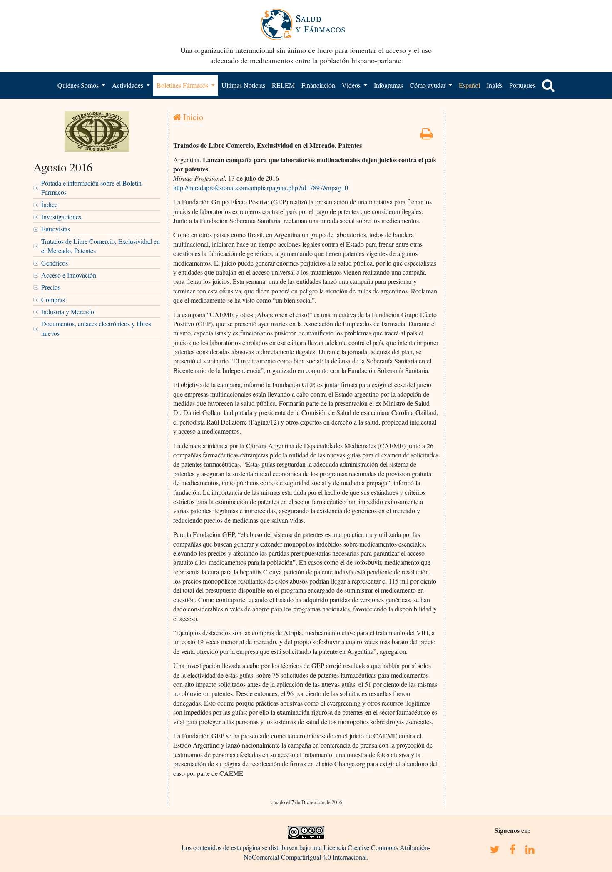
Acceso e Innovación (68, 275)
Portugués (522, 85)
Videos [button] (352, 85)
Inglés (495, 85)
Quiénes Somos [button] (78, 85)
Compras (53, 299)
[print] (426, 136)
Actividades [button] (128, 85)
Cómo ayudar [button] (428, 85)
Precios (50, 287)
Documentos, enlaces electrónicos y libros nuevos (96, 328)
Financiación (318, 85)
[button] (548, 85)
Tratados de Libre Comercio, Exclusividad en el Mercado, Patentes (100, 246)
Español (469, 85)
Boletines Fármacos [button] (183, 85)
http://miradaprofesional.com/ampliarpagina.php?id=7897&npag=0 (260, 187)
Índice (49, 204)
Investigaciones (61, 216)
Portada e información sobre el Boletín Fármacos (91, 187)
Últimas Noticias (243, 85)
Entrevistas (55, 228)
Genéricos (54, 262)
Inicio (192, 117)
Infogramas (388, 85)
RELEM (283, 85)
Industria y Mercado (67, 311)
